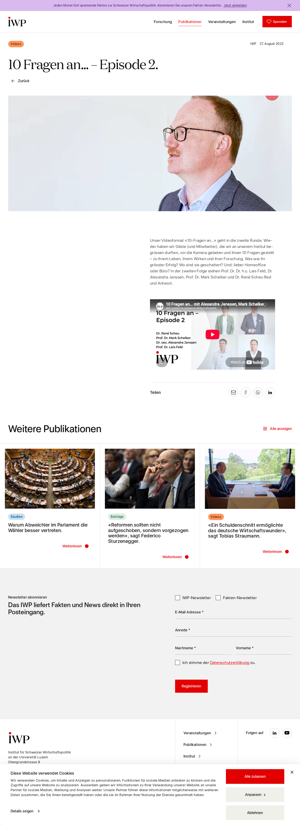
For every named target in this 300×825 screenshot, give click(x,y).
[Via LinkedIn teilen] (270, 392)
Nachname (185, 648)
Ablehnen (255, 813)
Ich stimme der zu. (219, 662)
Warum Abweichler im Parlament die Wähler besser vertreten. (48, 527)
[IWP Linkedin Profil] (275, 733)
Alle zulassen (255, 776)
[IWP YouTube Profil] (287, 733)
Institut (248, 22)
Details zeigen (22, 811)
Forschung (163, 22)
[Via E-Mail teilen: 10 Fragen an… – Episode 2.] (233, 392)
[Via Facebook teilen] (246, 392)
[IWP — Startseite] (17, 22)
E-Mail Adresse (189, 612)
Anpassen (253, 794)
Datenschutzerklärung (229, 662)
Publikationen (189, 22)
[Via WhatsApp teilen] (258, 392)
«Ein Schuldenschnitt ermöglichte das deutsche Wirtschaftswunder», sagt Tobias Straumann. (247, 530)
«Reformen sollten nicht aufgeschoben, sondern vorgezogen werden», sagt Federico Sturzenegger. (148, 533)
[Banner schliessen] (289, 5)
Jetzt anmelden (235, 5)
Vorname (245, 648)
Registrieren (191, 686)
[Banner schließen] (292, 772)
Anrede (182, 630)
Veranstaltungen (222, 22)
